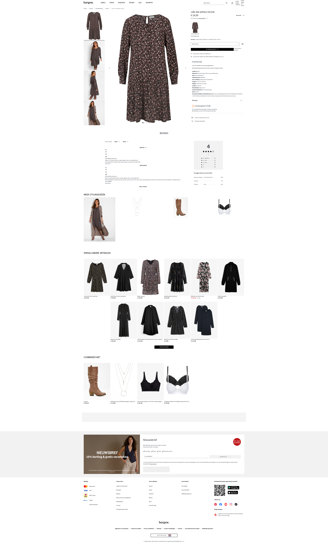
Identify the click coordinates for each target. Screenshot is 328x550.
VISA (90, 490)
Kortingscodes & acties (122, 509)
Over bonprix (185, 481)
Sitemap (159, 528)
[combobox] (214, 3)
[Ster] (140, 148)
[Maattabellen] (242, 44)
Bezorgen (118, 490)
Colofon (180, 528)
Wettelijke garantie (207, 528)
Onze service (119, 481)
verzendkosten (202, 18)
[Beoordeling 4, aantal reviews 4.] (239, 15)
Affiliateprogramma (187, 494)
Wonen (151, 498)
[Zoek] (226, 3)
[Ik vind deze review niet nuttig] (106, 154)
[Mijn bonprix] (232, 3)
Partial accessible (136, 528)
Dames (150, 486)
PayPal (91, 500)
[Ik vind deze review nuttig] (106, 152)
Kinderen (151, 494)
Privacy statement (149, 528)
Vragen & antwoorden (121, 486)
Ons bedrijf (184, 486)
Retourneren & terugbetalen (123, 498)
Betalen (118, 494)
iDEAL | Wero (92, 495)
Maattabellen (119, 501)
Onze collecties (153, 481)
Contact (118, 505)
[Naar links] (109, 68)
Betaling (86, 481)
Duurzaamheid (185, 490)
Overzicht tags (152, 505)
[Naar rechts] (185, 68)
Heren (150, 490)
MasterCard (92, 486)
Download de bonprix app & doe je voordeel (225, 481)
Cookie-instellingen (169, 528)
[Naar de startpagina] (92, 2)
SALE (150, 501)
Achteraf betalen (93, 504)
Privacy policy (152, 464)
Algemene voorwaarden (121, 528)
